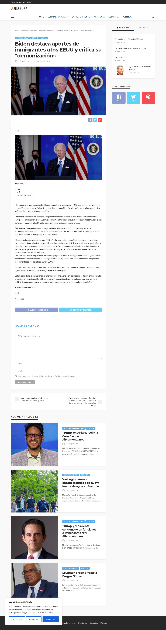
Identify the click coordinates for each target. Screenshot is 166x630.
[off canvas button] (12, 16)
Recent (145, 28)
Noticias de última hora (26, 38)
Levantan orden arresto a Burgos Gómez (79, 574)
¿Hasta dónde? (121, 57)
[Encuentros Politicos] (19, 8)
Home (41, 17)
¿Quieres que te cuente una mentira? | (140, 68)
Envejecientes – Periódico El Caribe (129, 39)
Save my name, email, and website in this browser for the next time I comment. (47, 376)
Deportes (114, 17)
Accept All (51, 619)
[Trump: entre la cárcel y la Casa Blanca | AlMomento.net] (34, 444)
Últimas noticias (57, 17)
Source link (19, 299)
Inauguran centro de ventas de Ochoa (130, 48)
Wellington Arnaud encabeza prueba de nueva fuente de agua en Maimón (80, 483)
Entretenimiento (81, 17)
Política (127, 17)
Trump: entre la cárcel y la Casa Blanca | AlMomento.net (80, 436)
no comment (38, 61)
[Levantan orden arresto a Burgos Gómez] (34, 584)
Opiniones (99, 17)
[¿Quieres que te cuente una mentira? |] (121, 70)
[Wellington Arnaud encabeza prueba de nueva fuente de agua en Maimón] (34, 491)
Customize (17, 619)
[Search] (153, 16)
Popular (124, 28)
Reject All (33, 619)
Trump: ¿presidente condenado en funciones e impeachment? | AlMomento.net (79, 531)
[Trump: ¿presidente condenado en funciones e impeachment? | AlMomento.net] (34, 537)
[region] (33, 611)
